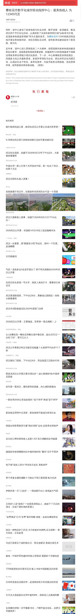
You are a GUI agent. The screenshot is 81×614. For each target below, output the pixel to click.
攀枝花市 (53, 36)
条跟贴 (40, 110)
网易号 (14, 3)
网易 (7, 3)
